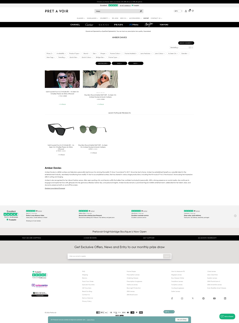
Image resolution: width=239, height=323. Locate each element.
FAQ (83, 271)
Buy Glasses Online (177, 278)
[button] (190, 47)
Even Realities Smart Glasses (216, 288)
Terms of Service (87, 298)
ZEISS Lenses (131, 291)
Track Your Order (88, 281)
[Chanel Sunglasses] (75, 24)
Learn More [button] (90, 319)
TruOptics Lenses (177, 284)
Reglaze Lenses (176, 275)
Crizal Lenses (211, 271)
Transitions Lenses (177, 281)
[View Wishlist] (193, 11)
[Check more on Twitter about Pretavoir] (193, 298)
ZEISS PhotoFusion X (213, 281)
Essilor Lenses (175, 291)
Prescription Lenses (133, 275)
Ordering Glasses (132, 278)
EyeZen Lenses (212, 278)
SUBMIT (166, 256)
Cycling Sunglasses (177, 288)
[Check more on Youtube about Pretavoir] (214, 298)
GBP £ (176, 11)
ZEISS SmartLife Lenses (214, 284)
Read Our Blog (87, 291)
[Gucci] (103, 24)
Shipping (85, 275)
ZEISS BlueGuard (132, 294)
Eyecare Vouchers (88, 284)
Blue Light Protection (134, 288)
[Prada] (118, 24)
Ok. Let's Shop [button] (181, 319)
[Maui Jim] (149, 24)
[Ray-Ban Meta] (134, 24)
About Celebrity (186, 43)
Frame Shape (131, 271)
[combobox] (118, 11)
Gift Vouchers (86, 288)
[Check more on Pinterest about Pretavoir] (203, 298)
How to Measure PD (178, 271)
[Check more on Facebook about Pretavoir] (172, 298)
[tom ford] (164, 25)
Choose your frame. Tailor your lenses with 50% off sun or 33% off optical (119, 2)
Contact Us (86, 294)
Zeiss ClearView (212, 275)
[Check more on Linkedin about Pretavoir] (225, 298)
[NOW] (141, 11)
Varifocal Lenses (132, 284)
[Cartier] (89, 24)
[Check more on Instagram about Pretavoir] (182, 298)
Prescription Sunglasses (134, 281)
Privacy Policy (86, 301)
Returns (84, 278)
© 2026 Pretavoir (50, 312)
